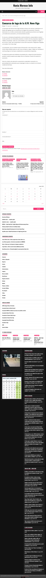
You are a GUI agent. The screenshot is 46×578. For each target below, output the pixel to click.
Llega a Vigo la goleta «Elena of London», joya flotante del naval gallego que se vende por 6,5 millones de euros (33, 500)
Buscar (42, 11)
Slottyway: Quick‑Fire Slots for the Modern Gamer (11, 226)
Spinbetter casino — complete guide (9, 222)
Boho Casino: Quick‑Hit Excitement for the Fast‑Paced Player (13, 229)
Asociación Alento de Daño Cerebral (8, 308)
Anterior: (12, 102)
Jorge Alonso (4, 246)
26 (34, 199)
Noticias (7, 20)
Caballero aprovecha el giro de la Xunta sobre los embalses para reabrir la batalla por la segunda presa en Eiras (33, 484)
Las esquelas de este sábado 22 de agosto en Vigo (34, 373)
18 (29, 196)
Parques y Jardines (9, 160)
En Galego (4, 73)
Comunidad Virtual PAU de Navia (8, 320)
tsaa (4, 26)
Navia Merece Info (23, 5)
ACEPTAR (23, 577)
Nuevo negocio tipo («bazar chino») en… (18, 239)
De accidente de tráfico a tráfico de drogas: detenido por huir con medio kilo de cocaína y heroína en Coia (33, 478)
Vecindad (11, 20)
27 (40, 199)
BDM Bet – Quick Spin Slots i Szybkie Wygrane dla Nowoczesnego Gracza (15, 224)
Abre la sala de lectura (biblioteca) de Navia (16, 246)
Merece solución (12, 159)
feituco (4, 339)
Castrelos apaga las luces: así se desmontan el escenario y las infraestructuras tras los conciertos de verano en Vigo (34, 489)
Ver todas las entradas (18, 96)
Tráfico (3, 293)
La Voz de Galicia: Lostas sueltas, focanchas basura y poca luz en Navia (8, 164)
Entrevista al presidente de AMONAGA (18, 242)
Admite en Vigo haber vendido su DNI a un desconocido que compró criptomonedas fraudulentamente (32, 540)
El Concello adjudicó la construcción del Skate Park (19, 249)
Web (3, 141)
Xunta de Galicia (5, 327)
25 (29, 199)
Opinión (3, 283)
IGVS (3, 325)
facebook (4, 266)
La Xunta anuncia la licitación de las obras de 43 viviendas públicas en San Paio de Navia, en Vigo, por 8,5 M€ (22, 165)
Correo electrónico (6, 136)
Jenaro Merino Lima (5, 239)
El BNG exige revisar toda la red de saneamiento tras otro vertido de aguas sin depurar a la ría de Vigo (33, 511)
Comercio (4, 257)
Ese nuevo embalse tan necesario (31, 361)
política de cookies (26, 576)
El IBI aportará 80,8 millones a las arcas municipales (34, 365)
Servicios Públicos (34, 160)
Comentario (5, 115)
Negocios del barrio (5, 278)
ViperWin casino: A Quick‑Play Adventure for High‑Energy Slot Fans (14, 231)
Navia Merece (4, 276)
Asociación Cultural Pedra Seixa (8, 313)
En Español (4, 75)
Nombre (4, 132)
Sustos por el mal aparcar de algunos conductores (14, 244)
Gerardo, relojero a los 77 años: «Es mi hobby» (33, 548)
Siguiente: (37, 102)
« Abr (3, 203)
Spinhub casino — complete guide (8, 219)
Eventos (4, 20)
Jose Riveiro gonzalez (6, 242)
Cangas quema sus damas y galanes (31, 530)
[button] (2, 11)
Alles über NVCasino (6, 217)
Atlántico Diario (28, 350)
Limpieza (3, 271)
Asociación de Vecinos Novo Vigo (8, 317)
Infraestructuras (5, 159)
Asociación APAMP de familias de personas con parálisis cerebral (14, 310)
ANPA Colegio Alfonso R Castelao (8, 305)
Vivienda (18, 160)
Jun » (43, 203)
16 (17, 196)
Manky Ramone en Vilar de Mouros (31, 551)
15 (11, 196)
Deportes (4, 261)
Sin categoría (4, 290)
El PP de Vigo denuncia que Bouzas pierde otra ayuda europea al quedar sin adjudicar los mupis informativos (33, 517)
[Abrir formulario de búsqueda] (36, 12)
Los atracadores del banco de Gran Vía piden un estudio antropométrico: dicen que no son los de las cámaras (34, 495)
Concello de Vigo (5, 322)
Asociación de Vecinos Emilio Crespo (8, 315)
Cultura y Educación (5, 259)
